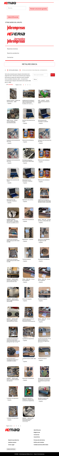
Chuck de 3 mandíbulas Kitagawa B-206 (43, 240)
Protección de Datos (39, 440)
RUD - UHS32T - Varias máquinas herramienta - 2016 (44, 101)
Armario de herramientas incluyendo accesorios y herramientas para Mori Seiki (44, 380)
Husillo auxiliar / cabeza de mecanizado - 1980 (13, 101)
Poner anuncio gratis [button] (38, 9)
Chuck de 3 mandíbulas (28, 219)
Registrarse (37, 432)
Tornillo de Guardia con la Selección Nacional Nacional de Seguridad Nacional (44, 340)
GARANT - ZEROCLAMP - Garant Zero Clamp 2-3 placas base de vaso (13, 280)
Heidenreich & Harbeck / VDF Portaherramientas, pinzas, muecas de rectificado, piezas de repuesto (28, 103)
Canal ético (37, 437)
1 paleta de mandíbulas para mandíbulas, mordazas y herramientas (28, 320)
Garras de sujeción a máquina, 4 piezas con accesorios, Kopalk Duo (28, 399)
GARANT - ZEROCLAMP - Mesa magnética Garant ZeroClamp (13, 300)
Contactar (10, 57)
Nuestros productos (13, 53)
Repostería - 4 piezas (27, 239)
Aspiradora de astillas (27, 199)
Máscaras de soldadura (28, 140)
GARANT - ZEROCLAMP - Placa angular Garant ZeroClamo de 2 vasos (13, 320)
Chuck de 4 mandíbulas (28, 378)
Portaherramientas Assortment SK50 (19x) (28, 160)
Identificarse (37, 430)
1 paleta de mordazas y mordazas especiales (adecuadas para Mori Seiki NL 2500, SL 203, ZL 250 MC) (13, 341)
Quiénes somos (12, 442)
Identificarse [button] (13, 17)
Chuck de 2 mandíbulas (43, 259)
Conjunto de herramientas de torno (13, 141)
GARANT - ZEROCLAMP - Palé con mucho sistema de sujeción (13, 379)
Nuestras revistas (12, 49)
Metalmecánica (29, 64)
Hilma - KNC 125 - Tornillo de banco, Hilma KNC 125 (44, 220)
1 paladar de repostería (28, 338)
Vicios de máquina (26, 299)
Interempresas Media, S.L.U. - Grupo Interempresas (31, 454)
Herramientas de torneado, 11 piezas (43, 121)
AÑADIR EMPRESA (11, 449)
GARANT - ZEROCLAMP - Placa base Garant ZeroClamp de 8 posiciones (28, 419)
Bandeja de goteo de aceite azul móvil (43, 399)
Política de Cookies (39, 442)
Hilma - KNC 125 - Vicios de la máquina (28, 280)
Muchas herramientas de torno (28, 121)
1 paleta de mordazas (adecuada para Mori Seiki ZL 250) (13, 240)
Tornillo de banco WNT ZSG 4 (29, 359)
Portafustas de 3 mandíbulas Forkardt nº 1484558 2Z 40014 (12, 360)
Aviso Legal (11, 444)
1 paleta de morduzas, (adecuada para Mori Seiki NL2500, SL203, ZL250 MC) (44, 201)
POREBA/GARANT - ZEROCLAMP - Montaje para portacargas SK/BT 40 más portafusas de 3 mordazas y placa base (13, 222)
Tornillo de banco (26, 259)
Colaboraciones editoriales (41, 444)
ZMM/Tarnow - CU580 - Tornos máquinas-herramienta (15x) (12, 121)
